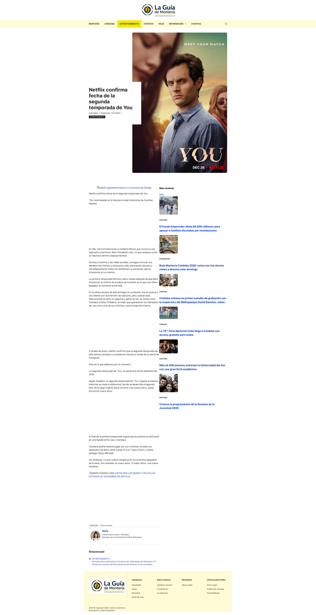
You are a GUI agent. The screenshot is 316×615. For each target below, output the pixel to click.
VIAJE (161, 24)
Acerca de (93, 525)
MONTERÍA (94, 24)
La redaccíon (162, 593)
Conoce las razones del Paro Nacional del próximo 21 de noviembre (122, 564)
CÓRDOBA (109, 24)
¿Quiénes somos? (164, 585)
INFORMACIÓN (176, 24)
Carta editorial (213, 593)
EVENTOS (148, 24)
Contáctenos (162, 589)
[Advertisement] (124, 226)
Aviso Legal (212, 585)
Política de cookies (215, 589)
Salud (134, 589)
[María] (95, 540)
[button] (226, 24)
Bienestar (136, 593)
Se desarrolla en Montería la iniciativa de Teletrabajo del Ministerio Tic (124, 561)
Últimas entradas (106, 525)
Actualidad (136, 585)
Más (161, 194)
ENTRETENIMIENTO (129, 24)
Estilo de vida (137, 597)
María (96, 113)
